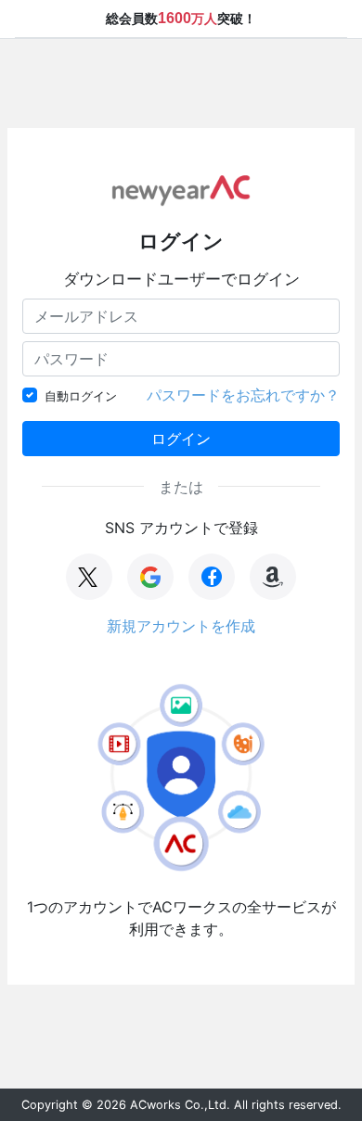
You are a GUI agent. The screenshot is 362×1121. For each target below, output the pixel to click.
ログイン (181, 438)
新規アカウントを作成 (181, 626)
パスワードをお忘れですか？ (243, 395)
